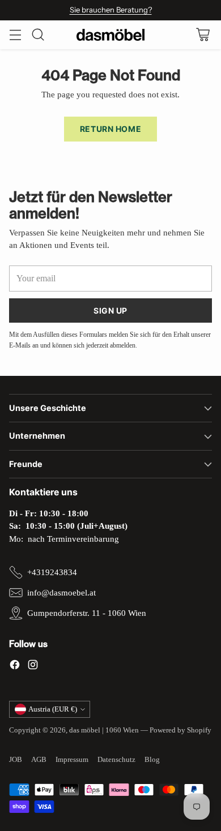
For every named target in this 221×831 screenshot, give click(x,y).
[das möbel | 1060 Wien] (110, 34)
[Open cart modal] (202, 34)
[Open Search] (37, 34)
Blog (152, 759)
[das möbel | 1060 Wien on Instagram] (33, 666)
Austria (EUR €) (52, 709)
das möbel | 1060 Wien (104, 730)
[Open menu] (15, 34)
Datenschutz (116, 759)
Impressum (72, 759)
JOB (15, 759)
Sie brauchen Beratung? (111, 9)
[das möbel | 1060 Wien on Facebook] (15, 666)
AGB (38, 759)
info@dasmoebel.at (61, 592)
